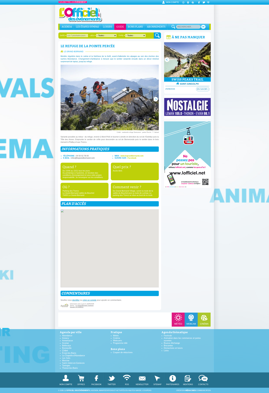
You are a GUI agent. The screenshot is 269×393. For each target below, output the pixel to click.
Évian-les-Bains (69, 353)
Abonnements (156, 26)
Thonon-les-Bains (70, 368)
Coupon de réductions (123, 352)
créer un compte (89, 300)
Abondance (67, 335)
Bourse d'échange (172, 343)
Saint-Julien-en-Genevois (73, 363)
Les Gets (66, 358)
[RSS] (208, 2)
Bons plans (135, 26)
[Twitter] (203, 2)
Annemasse (67, 340)
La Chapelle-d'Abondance (73, 355)
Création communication (193, 390)
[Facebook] (199, 2)
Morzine (65, 360)
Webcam (191, 324)
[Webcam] (188, 2)
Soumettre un (72, 2)
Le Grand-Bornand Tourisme (85, 305)
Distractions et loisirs (173, 348)
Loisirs (107, 26)
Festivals (168, 335)
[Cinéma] (193, 2)
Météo (178, 324)
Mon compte (172, 2)
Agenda (67, 26)
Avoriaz (65, 343)
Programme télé (120, 343)
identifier (76, 300)
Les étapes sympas (87, 26)
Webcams (117, 340)
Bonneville (66, 348)
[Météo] (183, 2)
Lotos (166, 350)
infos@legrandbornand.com (83, 158)
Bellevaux (66, 345)
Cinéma (204, 324)
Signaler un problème (76, 307)
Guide (120, 26)
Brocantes (168, 345)
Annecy (65, 338)
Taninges (66, 365)
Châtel (65, 350)
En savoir (203, 89)
